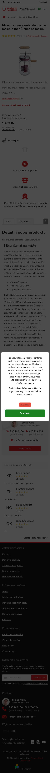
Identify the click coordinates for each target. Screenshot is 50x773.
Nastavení (25, 404)
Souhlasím (25, 413)
